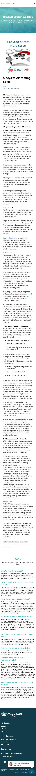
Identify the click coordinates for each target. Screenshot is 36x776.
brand (24, 385)
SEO (21, 268)
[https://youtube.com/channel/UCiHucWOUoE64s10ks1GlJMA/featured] (5, 762)
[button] (34, 4)
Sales (4, 86)
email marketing (11, 238)
